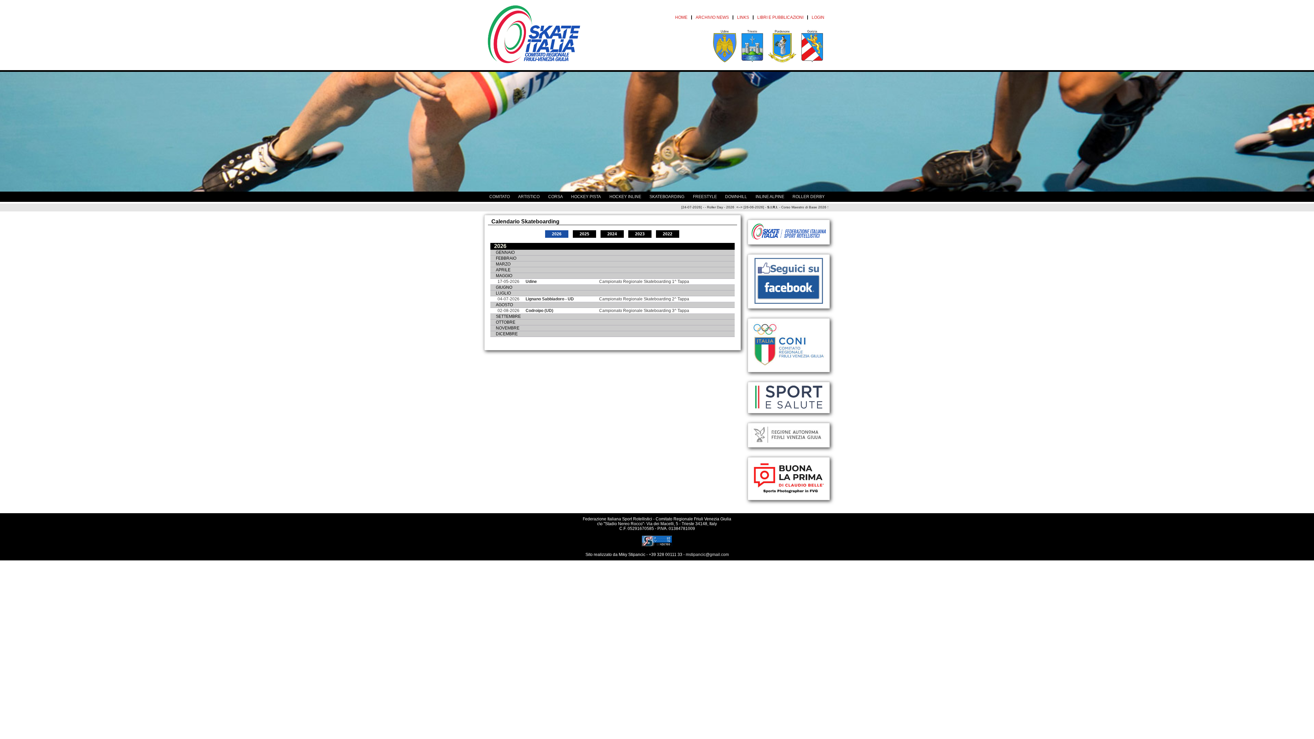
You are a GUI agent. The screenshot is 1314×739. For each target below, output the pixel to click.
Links (743, 17)
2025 (584, 234)
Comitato (499, 196)
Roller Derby (809, 196)
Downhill (736, 196)
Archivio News (712, 17)
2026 (557, 234)
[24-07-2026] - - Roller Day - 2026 (677, 207)
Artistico (529, 196)
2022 (667, 234)
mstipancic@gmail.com (707, 554)
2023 (640, 234)
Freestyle (705, 196)
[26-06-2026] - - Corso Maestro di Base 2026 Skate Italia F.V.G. (769, 207)
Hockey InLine (625, 196)
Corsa (555, 196)
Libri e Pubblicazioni (780, 17)
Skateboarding (666, 196)
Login (818, 17)
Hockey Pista (586, 196)
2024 (612, 234)
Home (681, 17)
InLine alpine (770, 196)
